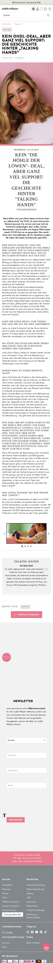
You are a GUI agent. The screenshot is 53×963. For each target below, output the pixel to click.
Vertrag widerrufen (12, 914)
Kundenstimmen (9, 910)
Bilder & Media (33, 942)
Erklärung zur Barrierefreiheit (33, 916)
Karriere (5, 942)
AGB (28, 897)
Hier (46, 569)
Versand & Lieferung (35, 885)
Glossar (5, 893)
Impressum (31, 901)
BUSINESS (7, 29)
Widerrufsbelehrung (35, 889)
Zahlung (29, 893)
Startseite (6, 24)
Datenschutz (32, 905)
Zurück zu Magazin (28, 614)
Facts (4, 947)
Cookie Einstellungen (35, 910)
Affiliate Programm (10, 901)
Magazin (18, 24)
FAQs (4, 897)
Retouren (6, 889)
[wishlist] (41, 8)
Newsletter (7, 885)
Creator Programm (10, 905)
